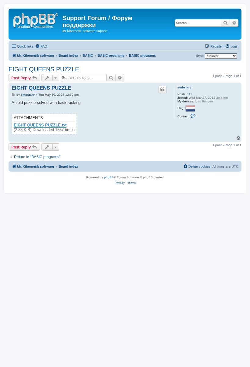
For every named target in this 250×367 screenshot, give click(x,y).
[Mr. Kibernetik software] (36, 20)
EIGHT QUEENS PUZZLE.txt (40, 125)
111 (189, 94)
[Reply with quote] (162, 89)
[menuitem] (41, 46)
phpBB (109, 177)
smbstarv (184, 87)
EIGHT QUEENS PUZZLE (44, 69)
